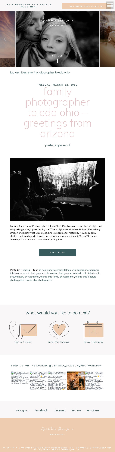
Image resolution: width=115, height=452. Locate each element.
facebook (41, 410)
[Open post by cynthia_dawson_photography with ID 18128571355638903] (20, 381)
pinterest (59, 410)
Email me (93, 410)
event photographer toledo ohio (40, 273)
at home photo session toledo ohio (57, 269)
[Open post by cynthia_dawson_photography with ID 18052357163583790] (57, 381)
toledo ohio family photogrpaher (57, 276)
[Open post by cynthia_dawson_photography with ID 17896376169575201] (94, 381)
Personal (64, 145)
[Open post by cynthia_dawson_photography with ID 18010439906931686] (76, 381)
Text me (76, 410)
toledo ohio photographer (39, 279)
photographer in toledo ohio (72, 273)
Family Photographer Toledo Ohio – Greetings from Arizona (58, 113)
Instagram (22, 410)
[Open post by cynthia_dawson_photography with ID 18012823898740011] (39, 381)
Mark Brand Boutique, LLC (62, 449)
